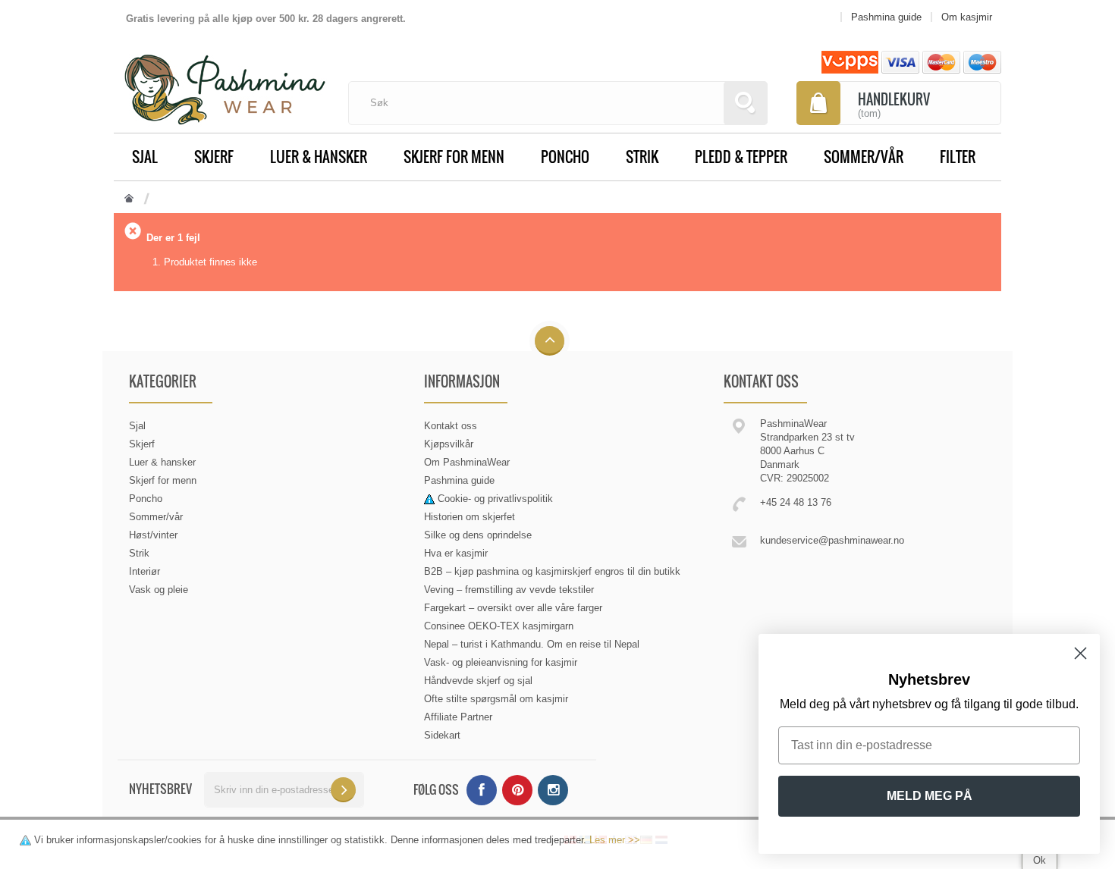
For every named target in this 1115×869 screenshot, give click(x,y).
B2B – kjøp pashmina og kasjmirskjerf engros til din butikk (552, 571)
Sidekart (442, 735)
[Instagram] (553, 790)
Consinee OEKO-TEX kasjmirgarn (498, 626)
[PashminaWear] (225, 81)
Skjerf (214, 156)
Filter (957, 156)
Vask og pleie (158, 589)
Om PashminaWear (467, 462)
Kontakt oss (450, 425)
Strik (642, 156)
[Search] (746, 103)
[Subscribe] (343, 789)
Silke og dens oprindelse (478, 535)
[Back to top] (549, 341)
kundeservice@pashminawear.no (832, 540)
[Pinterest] (517, 790)
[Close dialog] (1080, 653)
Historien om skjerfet (469, 516)
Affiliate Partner (458, 717)
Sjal (145, 156)
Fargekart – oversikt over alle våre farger (513, 607)
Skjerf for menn (454, 156)
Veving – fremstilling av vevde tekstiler (509, 589)
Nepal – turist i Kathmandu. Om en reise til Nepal (531, 644)
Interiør (144, 571)
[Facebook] (481, 790)
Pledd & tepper (741, 156)
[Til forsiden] (129, 199)
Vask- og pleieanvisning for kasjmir (500, 662)
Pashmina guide (459, 480)
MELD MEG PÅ (929, 795)
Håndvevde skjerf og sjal (478, 680)
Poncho (565, 156)
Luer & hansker (318, 156)
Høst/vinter (153, 535)
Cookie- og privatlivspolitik (495, 498)
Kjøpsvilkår (448, 444)
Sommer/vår (863, 156)
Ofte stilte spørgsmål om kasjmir (496, 698)
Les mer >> (614, 839)
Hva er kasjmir (456, 553)
